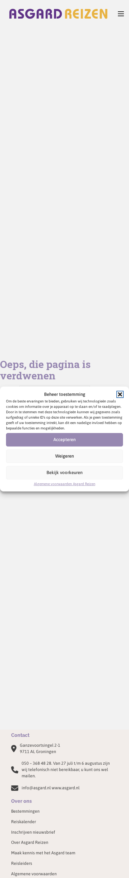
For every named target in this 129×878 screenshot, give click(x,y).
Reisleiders (21, 863)
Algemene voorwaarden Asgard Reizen (64, 484)
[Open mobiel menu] (121, 13)
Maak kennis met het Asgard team (43, 852)
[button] (120, 394)
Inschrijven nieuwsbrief (33, 832)
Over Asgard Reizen (29, 842)
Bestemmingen (25, 811)
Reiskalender (23, 821)
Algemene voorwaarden (34, 873)
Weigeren (64, 455)
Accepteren (64, 439)
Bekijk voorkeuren (64, 472)
